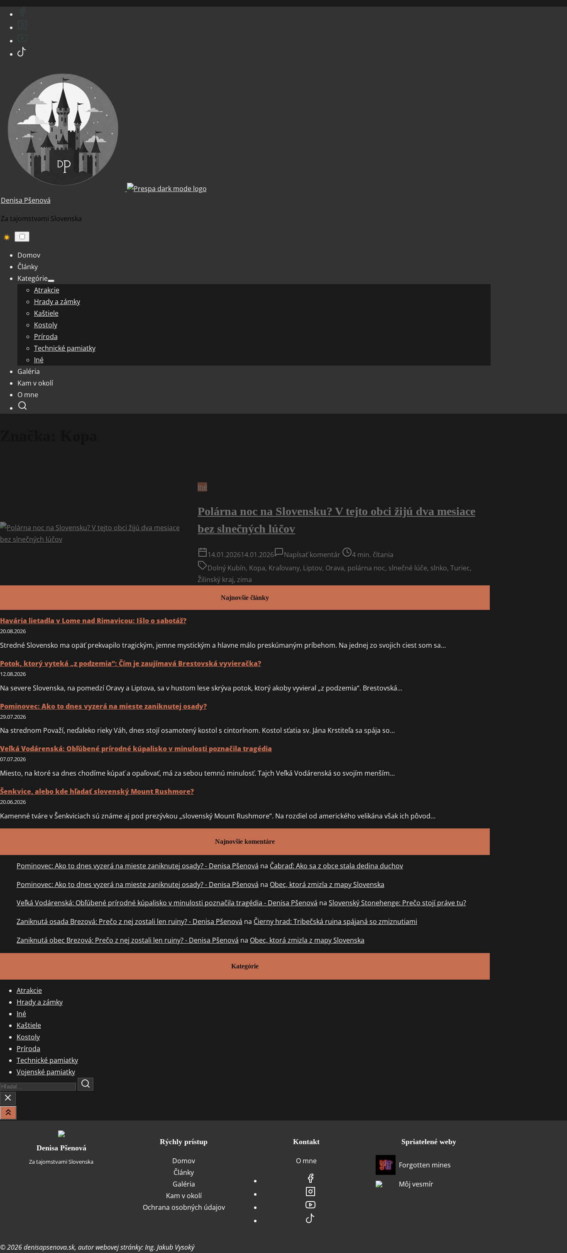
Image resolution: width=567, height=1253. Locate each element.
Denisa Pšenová (26, 200)
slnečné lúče (408, 567)
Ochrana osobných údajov (184, 1207)
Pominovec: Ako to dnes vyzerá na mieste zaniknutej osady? (103, 706)
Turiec (460, 567)
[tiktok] (22, 54)
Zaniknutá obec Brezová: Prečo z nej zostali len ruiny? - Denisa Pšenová (128, 940)
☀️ (6, 237)
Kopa (257, 567)
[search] (22, 408)
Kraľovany (284, 567)
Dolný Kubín (227, 567)
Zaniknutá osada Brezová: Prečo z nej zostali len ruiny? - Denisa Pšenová (129, 921)
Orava (334, 567)
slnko (438, 567)
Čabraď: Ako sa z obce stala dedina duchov (336, 865)
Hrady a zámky (40, 1002)
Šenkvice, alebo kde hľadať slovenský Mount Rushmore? (97, 791)
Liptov (312, 567)
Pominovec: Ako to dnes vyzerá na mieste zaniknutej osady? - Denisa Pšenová (138, 865)
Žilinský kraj (216, 579)
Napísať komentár (312, 554)
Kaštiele (29, 1025)
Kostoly (28, 1037)
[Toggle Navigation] (22, 236)
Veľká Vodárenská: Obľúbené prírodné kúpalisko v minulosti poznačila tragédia (136, 748)
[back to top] (8, 1113)
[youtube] (22, 40)
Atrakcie (29, 990)
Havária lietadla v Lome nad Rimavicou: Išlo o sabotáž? (93, 620)
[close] (8, 1098)
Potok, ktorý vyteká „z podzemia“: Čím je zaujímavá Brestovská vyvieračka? (130, 663)
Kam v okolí (184, 1195)
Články (184, 1172)
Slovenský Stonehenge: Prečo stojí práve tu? (397, 902)
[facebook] (22, 14)
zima (244, 579)
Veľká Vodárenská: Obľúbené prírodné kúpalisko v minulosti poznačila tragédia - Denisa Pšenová (167, 902)
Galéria (184, 1184)
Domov (183, 1160)
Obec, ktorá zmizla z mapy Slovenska (327, 884)
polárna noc (366, 567)
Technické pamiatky (47, 1060)
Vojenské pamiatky (46, 1071)
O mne (306, 1160)
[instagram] (22, 27)
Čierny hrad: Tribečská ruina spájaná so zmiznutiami (335, 921)
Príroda (28, 1048)
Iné (202, 486)
